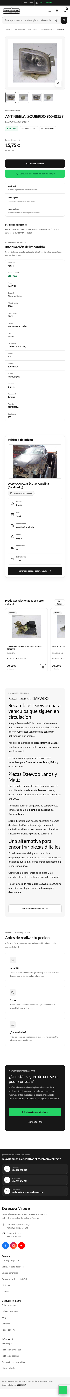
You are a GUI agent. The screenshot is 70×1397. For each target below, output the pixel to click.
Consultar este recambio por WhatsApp (37, 173)
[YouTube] (21, 1245)
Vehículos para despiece (13, 1266)
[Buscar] (64, 20)
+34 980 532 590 (35, 1122)
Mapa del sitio (8, 1368)
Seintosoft (21, 1385)
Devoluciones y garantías (13, 1362)
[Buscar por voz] (56, 20)
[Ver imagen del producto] (10, 97)
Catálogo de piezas (10, 1260)
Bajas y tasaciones (10, 1311)
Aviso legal (7, 1343)
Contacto (6, 1323)
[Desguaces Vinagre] (11, 11)
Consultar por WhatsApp (37, 1112)
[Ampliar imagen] (58, 83)
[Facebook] (5, 1245)
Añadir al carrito (37, 163)
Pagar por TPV (8, 1329)
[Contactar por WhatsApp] (63, 1390)
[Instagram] (13, 1245)
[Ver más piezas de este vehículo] (35, 461)
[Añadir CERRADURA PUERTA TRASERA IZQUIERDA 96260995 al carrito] (43, 667)
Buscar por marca (10, 1273)
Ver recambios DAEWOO (33, 908)
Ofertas (5, 1291)
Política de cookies (10, 1356)
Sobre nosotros (8, 1305)
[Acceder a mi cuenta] (57, 10)
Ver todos (59, 602)
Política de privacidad (11, 1349)
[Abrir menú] (50, 11)
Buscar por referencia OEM (14, 1279)
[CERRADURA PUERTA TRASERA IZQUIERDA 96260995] (26, 626)
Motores (6, 1285)
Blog (4, 1317)
